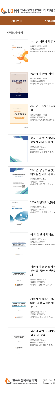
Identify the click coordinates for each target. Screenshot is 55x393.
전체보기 (16, 21)
